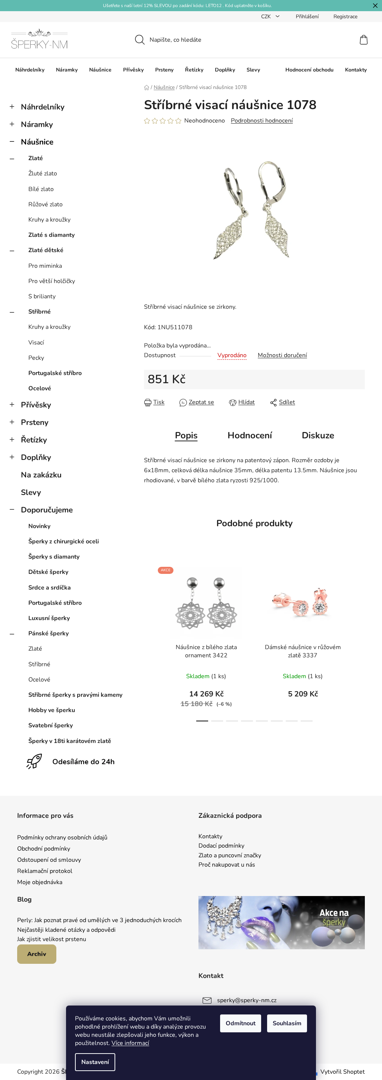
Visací (36, 343)
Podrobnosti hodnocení (262, 121)
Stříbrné (39, 312)
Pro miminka (45, 266)
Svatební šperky (50, 725)
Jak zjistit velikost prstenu (51, 939)
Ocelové (39, 388)
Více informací (130, 1043)
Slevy (31, 492)
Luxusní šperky (49, 618)
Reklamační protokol (44, 871)
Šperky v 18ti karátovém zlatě (69, 741)
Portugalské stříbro (55, 373)
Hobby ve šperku (51, 710)
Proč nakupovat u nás (226, 865)
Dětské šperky (48, 572)
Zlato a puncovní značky (229, 855)
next (359, 642)
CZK (266, 16)
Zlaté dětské (45, 250)
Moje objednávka (39, 882)
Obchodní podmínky (43, 849)
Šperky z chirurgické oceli (63, 541)
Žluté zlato (42, 173)
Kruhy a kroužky (49, 220)
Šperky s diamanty (53, 557)
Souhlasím (287, 1023)
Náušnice (37, 142)
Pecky (36, 358)
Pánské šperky (48, 633)
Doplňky (36, 457)
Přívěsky (36, 405)
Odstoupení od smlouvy (49, 860)
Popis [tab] (186, 435)
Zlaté (35, 158)
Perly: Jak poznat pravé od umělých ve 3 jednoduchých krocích (99, 920)
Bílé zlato (41, 189)
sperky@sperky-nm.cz (246, 1000)
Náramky (37, 124)
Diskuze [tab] (318, 435)
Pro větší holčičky (51, 281)
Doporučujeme (47, 510)
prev (150, 642)
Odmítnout (241, 1023)
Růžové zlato (45, 204)
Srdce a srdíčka (49, 588)
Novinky (39, 526)
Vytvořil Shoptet (342, 1072)
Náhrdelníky (43, 107)
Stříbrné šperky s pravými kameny (75, 695)
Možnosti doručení (282, 355)
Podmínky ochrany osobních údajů (62, 837)
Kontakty (210, 836)
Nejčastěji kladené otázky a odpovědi (66, 930)
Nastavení (95, 1062)
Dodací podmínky (221, 846)
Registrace (345, 16)
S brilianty (42, 296)
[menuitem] (30, 70)
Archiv (36, 954)
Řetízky (34, 440)
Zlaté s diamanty (51, 235)
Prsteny (34, 422)
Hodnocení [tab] (250, 435)
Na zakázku (41, 475)
